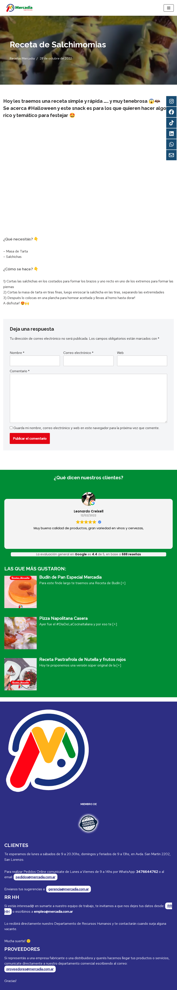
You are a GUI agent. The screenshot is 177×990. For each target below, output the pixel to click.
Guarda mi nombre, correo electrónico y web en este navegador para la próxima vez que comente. (86, 428)
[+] (123, 583)
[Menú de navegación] (169, 8)
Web (120, 352)
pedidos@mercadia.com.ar (35, 877)
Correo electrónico (78, 352)
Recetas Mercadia (22, 58)
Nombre (17, 352)
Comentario (20, 371)
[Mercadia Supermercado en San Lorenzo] (19, 8)
